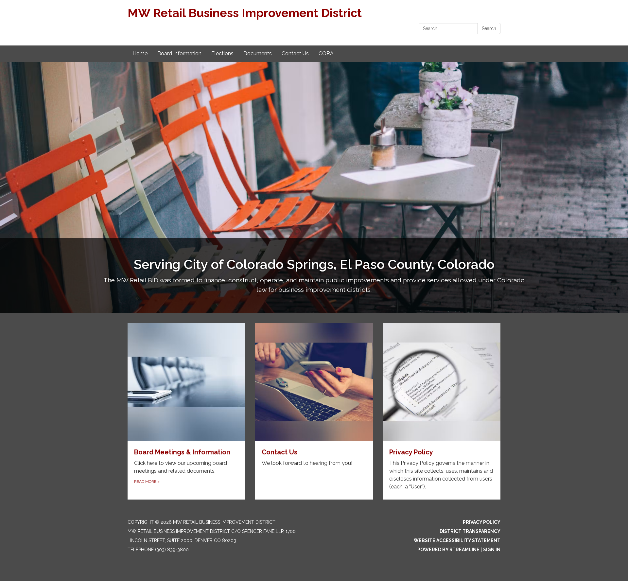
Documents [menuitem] (257, 53)
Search (489, 28)
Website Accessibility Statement (457, 540)
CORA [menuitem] (326, 53)
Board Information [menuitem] (179, 53)
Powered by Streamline (448, 549)
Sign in (491, 549)
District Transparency (470, 531)
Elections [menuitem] (222, 53)
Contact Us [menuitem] (295, 53)
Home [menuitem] (140, 53)
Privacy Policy (481, 522)
